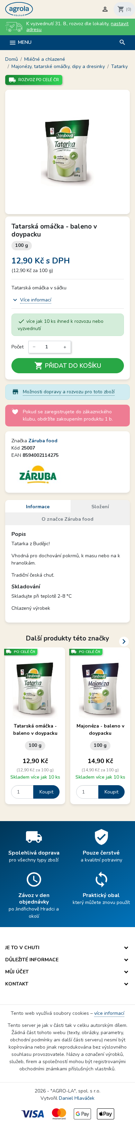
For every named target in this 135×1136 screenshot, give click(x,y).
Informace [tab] (38, 506)
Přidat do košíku (67, 365)
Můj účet (17, 972)
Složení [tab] (100, 506)
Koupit (46, 792)
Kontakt (16, 984)
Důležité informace (31, 959)
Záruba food (42, 440)
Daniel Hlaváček (76, 1098)
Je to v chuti (22, 947)
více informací (109, 1013)
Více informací (35, 300)
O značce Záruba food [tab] (67, 519)
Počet (17, 347)
